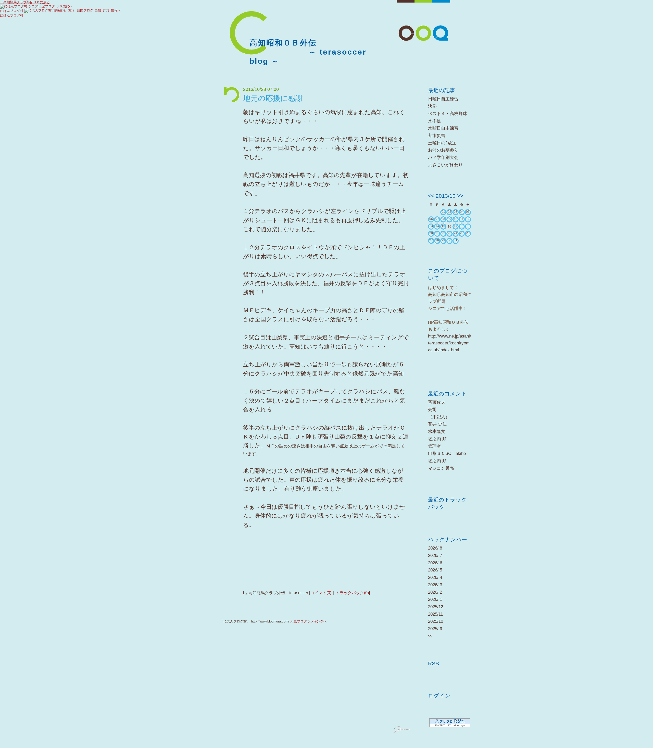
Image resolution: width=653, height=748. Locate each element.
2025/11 (435, 614)
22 (443, 233)
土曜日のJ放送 (442, 143)
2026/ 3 (435, 584)
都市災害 (436, 135)
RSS (433, 663)
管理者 (434, 446)
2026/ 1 (435, 599)
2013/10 (446, 196)
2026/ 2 (435, 592)
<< (431, 196)
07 (437, 219)
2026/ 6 (435, 562)
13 (431, 226)
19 (468, 226)
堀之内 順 (437, 439)
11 (461, 219)
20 (431, 233)
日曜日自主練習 (443, 98)
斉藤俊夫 (436, 402)
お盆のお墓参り (443, 150)
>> (460, 196)
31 (455, 240)
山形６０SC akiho (447, 453)
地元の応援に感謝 (273, 98)
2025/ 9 (435, 628)
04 (461, 212)
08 (443, 219)
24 (455, 233)
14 (437, 226)
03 (455, 212)
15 (443, 226)
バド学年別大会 (443, 157)
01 (443, 212)
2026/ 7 (435, 555)
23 (449, 233)
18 (461, 226)
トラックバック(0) (352, 593)
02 (449, 212)
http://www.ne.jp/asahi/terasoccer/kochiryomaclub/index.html (449, 343)
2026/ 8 (435, 548)
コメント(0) (320, 593)
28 (437, 240)
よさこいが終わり (445, 165)
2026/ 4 (435, 577)
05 (468, 212)
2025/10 (435, 621)
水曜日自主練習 (443, 128)
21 (437, 233)
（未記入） (439, 417)
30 (449, 240)
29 (443, 240)
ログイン (439, 696)
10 (455, 219)
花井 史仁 (437, 424)
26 (468, 233)
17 (455, 226)
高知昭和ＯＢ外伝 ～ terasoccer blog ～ (308, 52)
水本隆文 (436, 431)
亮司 (432, 409)
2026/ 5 (435, 570)
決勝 (432, 106)
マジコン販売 (441, 468)
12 (468, 219)
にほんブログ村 (11, 11)
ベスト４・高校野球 (447, 113)
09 (449, 219)
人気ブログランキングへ (308, 621)
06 (431, 219)
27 (431, 240)
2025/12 (435, 606)
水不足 (434, 121)
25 (461, 233)
